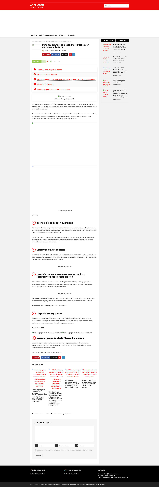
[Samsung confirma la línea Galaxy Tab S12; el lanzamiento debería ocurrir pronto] (89, 370)
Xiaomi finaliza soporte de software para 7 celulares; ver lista (120, 58)
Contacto (63, 484)
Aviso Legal (102, 484)
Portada (34, 41)
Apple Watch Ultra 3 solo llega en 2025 (119, 81)
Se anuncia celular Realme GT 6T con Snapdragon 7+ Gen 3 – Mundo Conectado (120, 70)
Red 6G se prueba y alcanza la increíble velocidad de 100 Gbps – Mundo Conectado (120, 47)
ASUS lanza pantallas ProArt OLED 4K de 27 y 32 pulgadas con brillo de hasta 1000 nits (72, 384)
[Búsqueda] (127, 6)
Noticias (34, 35)
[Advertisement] (79, 21)
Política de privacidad (93, 484)
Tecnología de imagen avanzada (49, 70)
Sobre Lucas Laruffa (71, 484)
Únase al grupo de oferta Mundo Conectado (53, 89)
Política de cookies (82, 484)
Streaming (71, 35)
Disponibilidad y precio (45, 84)
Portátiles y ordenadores (48, 35)
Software (62, 35)
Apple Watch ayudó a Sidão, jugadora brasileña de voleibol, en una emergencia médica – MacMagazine (120, 93)
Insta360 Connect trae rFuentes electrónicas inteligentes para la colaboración (66, 79)
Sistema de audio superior (47, 75)
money (46, 50)
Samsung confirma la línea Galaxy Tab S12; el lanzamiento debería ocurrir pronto (89, 384)
